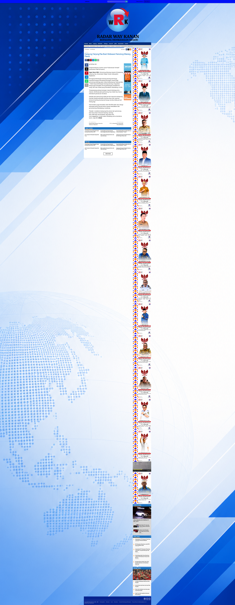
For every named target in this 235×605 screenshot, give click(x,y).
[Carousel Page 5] (150, 470)
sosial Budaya (90, 58)
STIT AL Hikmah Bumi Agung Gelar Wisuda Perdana (116, 123)
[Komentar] (98, 60)
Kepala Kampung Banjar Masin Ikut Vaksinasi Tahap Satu (96, 123)
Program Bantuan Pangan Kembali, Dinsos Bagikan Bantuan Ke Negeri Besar (108, 145)
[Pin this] (91, 60)
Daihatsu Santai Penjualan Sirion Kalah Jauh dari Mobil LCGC (144, 531)
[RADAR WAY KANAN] (117, 22)
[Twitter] (128, 49)
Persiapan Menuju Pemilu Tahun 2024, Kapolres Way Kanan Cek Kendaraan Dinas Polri (142, 563)
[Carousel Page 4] (149, 470)
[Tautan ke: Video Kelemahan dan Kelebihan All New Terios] (142, 513)
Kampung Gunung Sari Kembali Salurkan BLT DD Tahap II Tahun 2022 (123, 149)
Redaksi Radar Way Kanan (89, 603)
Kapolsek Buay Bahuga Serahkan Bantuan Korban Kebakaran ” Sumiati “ (123, 145)
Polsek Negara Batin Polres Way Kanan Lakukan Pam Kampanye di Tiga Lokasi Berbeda (142, 556)
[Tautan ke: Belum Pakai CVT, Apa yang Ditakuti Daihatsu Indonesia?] (136, 525)
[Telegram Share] (93, 60)
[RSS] (130, 49)
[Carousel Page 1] (147, 470)
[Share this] (86, 60)
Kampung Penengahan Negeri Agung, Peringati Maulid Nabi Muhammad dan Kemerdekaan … (141, 468)
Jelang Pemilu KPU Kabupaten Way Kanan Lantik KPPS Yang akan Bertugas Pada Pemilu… (142, 550)
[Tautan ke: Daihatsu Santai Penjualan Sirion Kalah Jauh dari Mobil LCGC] (136, 530)
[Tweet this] (88, 60)
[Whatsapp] (96, 60)
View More (108, 153)
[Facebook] (126, 49)
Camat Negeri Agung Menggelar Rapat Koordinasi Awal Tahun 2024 (92, 145)
